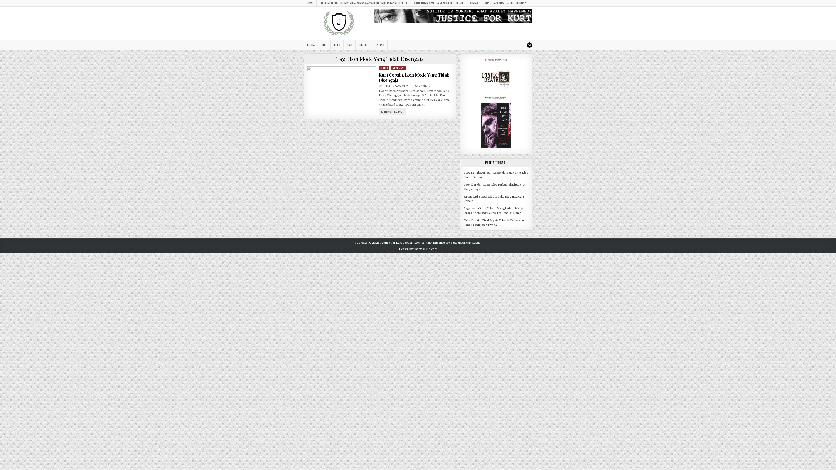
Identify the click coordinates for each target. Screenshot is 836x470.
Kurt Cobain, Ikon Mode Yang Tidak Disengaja (414, 77)
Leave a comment (422, 86)
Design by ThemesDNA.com (418, 249)
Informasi (398, 68)
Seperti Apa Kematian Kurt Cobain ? (506, 3)
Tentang (379, 45)
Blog (324, 45)
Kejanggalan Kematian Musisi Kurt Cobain (438, 3)
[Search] (529, 45)
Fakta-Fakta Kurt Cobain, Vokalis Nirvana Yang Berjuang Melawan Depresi (363, 3)
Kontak (474, 3)
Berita (311, 45)
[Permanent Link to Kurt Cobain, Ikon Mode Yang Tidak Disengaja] (341, 85)
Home (310, 3)
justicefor (385, 86)
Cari (349, 45)
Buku (337, 45)
